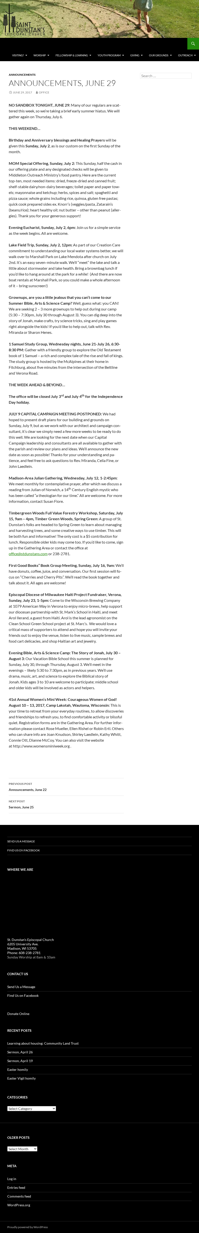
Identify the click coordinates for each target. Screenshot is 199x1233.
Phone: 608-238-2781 (24, 953)
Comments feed (19, 1196)
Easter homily (17, 1069)
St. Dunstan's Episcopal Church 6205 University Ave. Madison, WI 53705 (30, 944)
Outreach (185, 55)
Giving (134, 55)
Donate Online (18, 1014)
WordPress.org (18, 1205)
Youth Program (109, 55)
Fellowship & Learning (72, 55)
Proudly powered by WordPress (27, 1227)
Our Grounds (158, 55)
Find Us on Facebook (23, 850)
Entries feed (16, 1187)
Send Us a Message (21, 841)
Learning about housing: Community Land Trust (43, 1043)
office (44, 92)
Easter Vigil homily (21, 1078)
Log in (11, 1179)
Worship (39, 55)
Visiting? (18, 55)
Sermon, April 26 (20, 1052)
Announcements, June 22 (28, 787)
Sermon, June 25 (21, 804)
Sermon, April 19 (20, 1061)
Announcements (22, 74)
